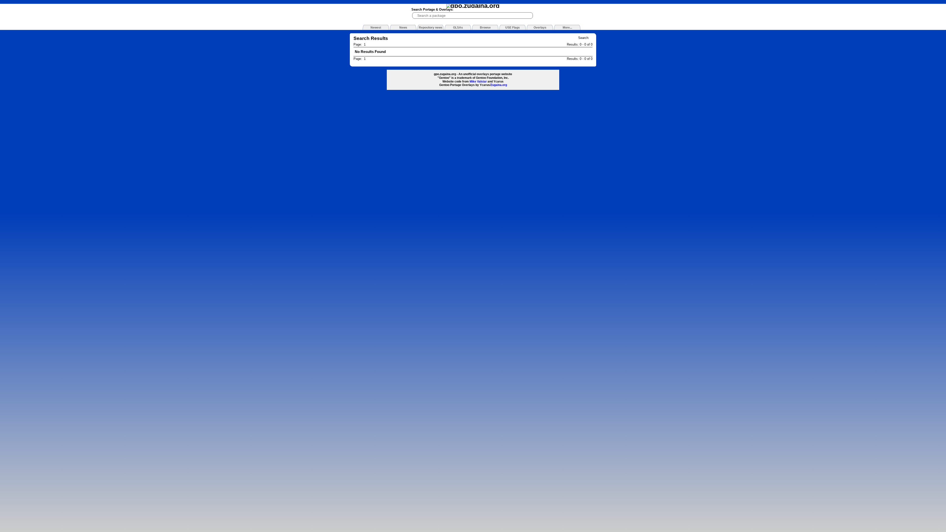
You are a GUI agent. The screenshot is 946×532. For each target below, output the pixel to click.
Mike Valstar (478, 81)
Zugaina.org (498, 84)
